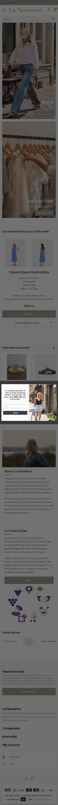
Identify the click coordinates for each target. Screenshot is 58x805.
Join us (15, 413)
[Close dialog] (55, 386)
